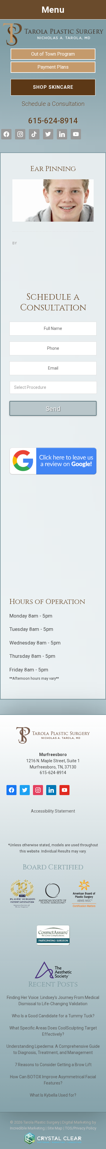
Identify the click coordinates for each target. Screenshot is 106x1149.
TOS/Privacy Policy (80, 1128)
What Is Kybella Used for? (53, 1095)
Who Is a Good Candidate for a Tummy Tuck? (53, 1015)
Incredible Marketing (27, 1128)
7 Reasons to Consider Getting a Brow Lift (53, 1064)
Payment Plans (53, 67)
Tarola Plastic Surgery (53, 34)
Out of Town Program (53, 54)
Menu (53, 9)
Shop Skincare (53, 87)
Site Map (54, 1128)
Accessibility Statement (53, 811)
